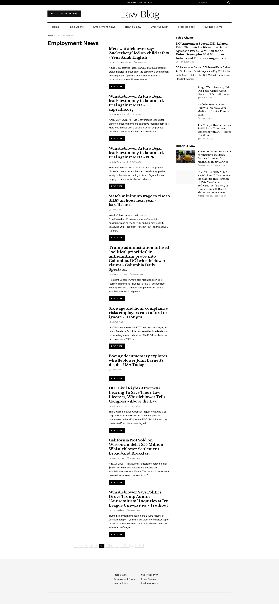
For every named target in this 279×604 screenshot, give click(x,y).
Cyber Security (159, 26)
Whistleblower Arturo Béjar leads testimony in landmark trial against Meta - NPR (136, 152)
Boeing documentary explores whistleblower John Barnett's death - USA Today (138, 360)
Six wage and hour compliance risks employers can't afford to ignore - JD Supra (138, 312)
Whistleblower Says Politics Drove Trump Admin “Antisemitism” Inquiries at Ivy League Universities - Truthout (138, 499)
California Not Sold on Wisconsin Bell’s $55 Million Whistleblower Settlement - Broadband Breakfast (136, 447)
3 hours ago (206, 118)
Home (55, 26)
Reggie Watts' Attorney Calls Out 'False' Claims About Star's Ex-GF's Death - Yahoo (214, 91)
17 (96, 546)
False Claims (76, 26)
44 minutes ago (186, 62)
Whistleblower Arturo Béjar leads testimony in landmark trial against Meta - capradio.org (136, 103)
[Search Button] (229, 2)
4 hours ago (206, 139)
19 (107, 546)
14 (81, 546)
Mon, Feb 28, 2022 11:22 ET (213, 196)
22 (122, 546)
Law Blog (139, 14)
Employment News (104, 26)
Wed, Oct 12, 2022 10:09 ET (213, 165)
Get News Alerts (66, 13)
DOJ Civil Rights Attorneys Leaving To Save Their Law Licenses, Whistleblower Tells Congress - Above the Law (137, 394)
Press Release (186, 26)
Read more (117, 86)
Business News (213, 26)
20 (112, 546)
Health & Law (133, 26)
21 (117, 546)
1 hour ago (206, 98)
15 (86, 546)
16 (91, 546)
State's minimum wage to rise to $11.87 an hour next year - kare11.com (139, 200)
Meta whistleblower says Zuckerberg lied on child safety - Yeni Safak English (139, 53)
